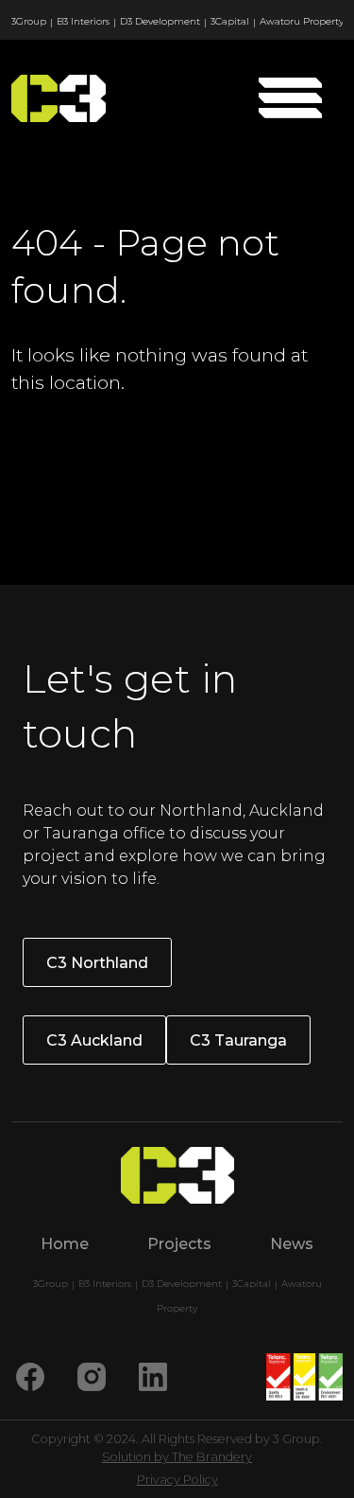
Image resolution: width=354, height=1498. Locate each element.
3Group (28, 21)
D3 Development (160, 21)
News (291, 1244)
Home (65, 1244)
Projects (179, 1244)
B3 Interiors (83, 21)
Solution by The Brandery (177, 1457)
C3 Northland (97, 963)
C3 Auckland (94, 1040)
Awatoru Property (302, 21)
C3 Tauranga (238, 1040)
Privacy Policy (177, 1479)
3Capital (230, 21)
